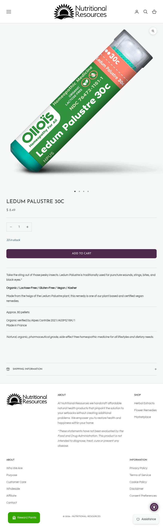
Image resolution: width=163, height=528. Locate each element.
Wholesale (13, 488)
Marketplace (142, 417)
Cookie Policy (138, 482)
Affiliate (11, 495)
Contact (11, 502)
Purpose (11, 475)
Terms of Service (140, 475)
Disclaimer (137, 488)
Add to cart (81, 253)
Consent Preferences (143, 495)
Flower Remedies (145, 410)
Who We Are (14, 468)
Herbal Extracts (144, 403)
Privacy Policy (138, 468)
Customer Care (16, 482)
